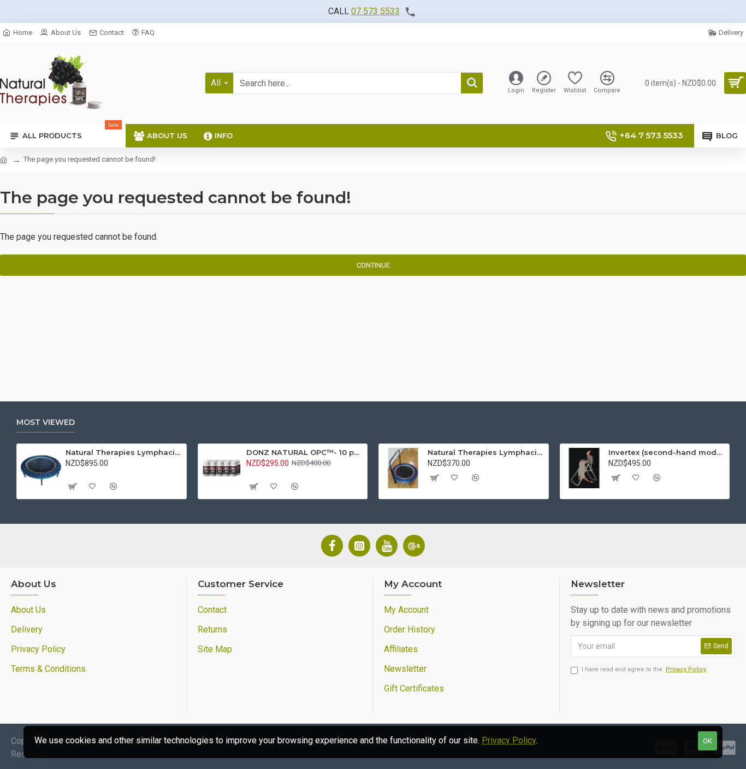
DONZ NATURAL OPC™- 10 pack (304, 452)
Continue (373, 265)
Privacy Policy (509, 740)
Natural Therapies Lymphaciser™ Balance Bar (486, 452)
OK (707, 741)
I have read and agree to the (644, 669)
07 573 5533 (375, 11)
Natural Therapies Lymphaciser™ (124, 452)
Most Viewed (45, 422)
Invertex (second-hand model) (666, 452)
